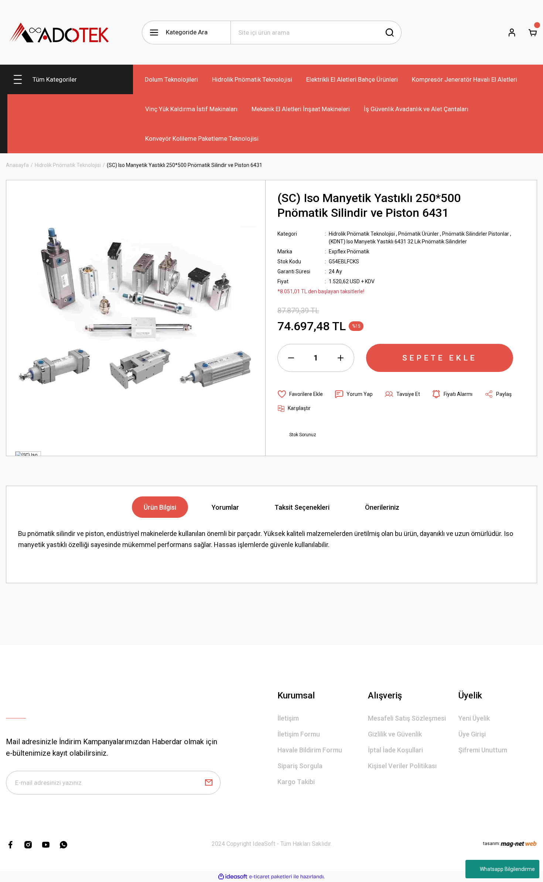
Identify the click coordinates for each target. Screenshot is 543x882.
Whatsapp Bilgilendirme (507, 869)
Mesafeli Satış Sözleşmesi (407, 718)
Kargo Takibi (296, 782)
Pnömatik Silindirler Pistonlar (475, 234)
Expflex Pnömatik (349, 251)
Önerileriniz (382, 507)
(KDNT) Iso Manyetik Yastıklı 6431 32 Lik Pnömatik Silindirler (398, 242)
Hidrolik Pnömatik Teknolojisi (362, 234)
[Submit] (209, 782)
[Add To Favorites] (300, 394)
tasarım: (491, 843)
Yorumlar (225, 507)
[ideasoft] (232, 876)
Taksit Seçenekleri (301, 507)
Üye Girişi (472, 734)
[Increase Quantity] (340, 358)
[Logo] (59, 32)
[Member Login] (512, 32)
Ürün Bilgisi (160, 507)
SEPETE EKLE (439, 357)
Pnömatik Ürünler (418, 234)
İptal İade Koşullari (395, 750)
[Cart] (532, 32)
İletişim (288, 718)
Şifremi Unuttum (482, 750)
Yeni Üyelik (474, 718)
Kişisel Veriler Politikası (402, 766)
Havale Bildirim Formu (309, 750)
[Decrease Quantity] (291, 358)
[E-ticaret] (270, 877)
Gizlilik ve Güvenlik (395, 734)
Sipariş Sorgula (299, 766)
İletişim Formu (298, 734)
